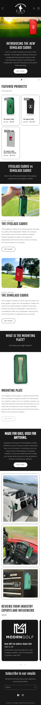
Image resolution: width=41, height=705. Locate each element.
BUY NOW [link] (8, 418)
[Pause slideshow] (39, 80)
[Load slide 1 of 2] (19, 80)
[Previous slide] (16, 80)
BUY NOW (20, 71)
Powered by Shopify (29, 702)
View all (4, 615)
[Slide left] (16, 665)
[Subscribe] (35, 687)
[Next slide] (25, 80)
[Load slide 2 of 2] (21, 80)
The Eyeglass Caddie (9, 119)
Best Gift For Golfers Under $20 (18, 644)
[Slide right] (25, 665)
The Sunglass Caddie (28, 119)
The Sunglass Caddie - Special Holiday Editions (10, 152)
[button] (2, 8)
